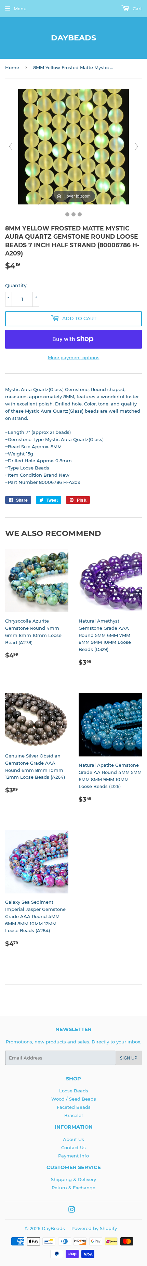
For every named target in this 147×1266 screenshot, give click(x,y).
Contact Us (73, 1147)
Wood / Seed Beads (73, 1099)
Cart (136, 8)
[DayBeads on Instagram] (71, 1210)
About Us (73, 1139)
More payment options (73, 357)
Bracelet (73, 1115)
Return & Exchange (73, 1187)
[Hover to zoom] (73, 146)
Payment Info (73, 1155)
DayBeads (73, 37)
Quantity (16, 286)
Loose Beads (73, 1090)
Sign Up (128, 1058)
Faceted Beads (74, 1107)
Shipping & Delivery (73, 1179)
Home (12, 67)
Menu (20, 8)
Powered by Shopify (94, 1228)
